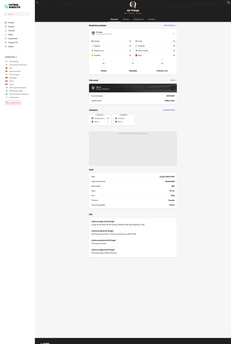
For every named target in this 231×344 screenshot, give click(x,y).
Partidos (151, 19)
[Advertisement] (133, 150)
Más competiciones (13, 103)
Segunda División (15, 71)
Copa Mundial (14, 61)
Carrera (126, 19)
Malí (173, 186)
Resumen (114, 19)
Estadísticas (139, 19)
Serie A (11, 81)
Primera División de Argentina (19, 94)
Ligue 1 (11, 84)
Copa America (14, 97)
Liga (10, 68)
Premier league (14, 75)
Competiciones (10, 57)
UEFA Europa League (16, 91)
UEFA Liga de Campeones (17, 88)
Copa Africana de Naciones (18, 65)
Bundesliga (13, 78)
